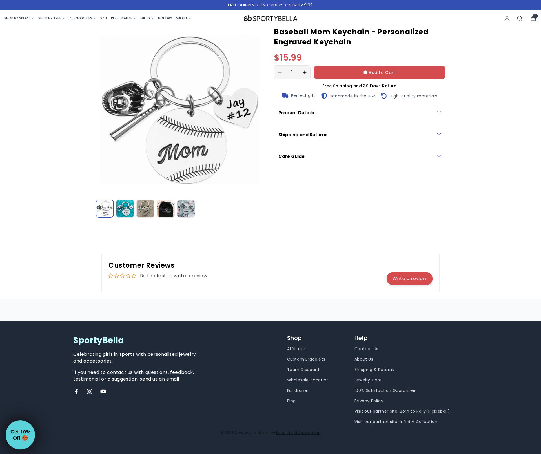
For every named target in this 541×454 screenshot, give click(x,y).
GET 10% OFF (216, 264)
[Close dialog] (371, 167)
